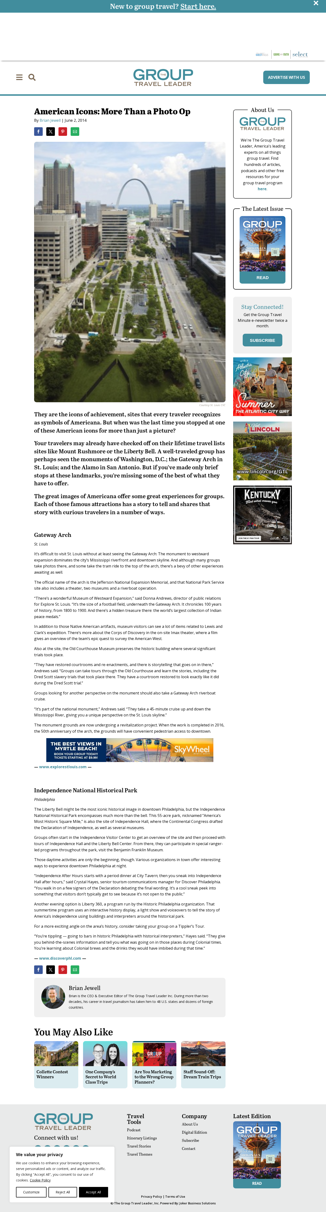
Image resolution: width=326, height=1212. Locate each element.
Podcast (134, 1129)
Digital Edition (194, 1132)
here (262, 188)
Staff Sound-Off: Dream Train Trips (202, 1074)
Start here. (198, 6)
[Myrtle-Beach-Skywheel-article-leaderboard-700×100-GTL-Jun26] (129, 760)
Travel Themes (139, 1154)
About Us (190, 1124)
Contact (188, 1148)
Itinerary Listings (142, 1137)
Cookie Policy (40, 1180)
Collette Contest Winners (52, 1074)
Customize (31, 1192)
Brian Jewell (50, 120)
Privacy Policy (151, 1196)
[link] (38, 131)
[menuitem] (19, 77)
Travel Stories (139, 1145)
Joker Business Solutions (197, 1203)
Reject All (63, 1192)
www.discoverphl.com (60, 958)
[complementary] (62, 1174)
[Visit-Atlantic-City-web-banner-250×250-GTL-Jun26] (262, 415)
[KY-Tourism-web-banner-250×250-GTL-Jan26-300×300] (262, 543)
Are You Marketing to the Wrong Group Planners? (154, 1077)
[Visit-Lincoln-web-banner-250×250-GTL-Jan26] (262, 479)
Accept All (93, 1192)
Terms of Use (175, 1196)
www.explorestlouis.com (63, 766)
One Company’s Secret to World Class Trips (100, 1077)
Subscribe (190, 1140)
